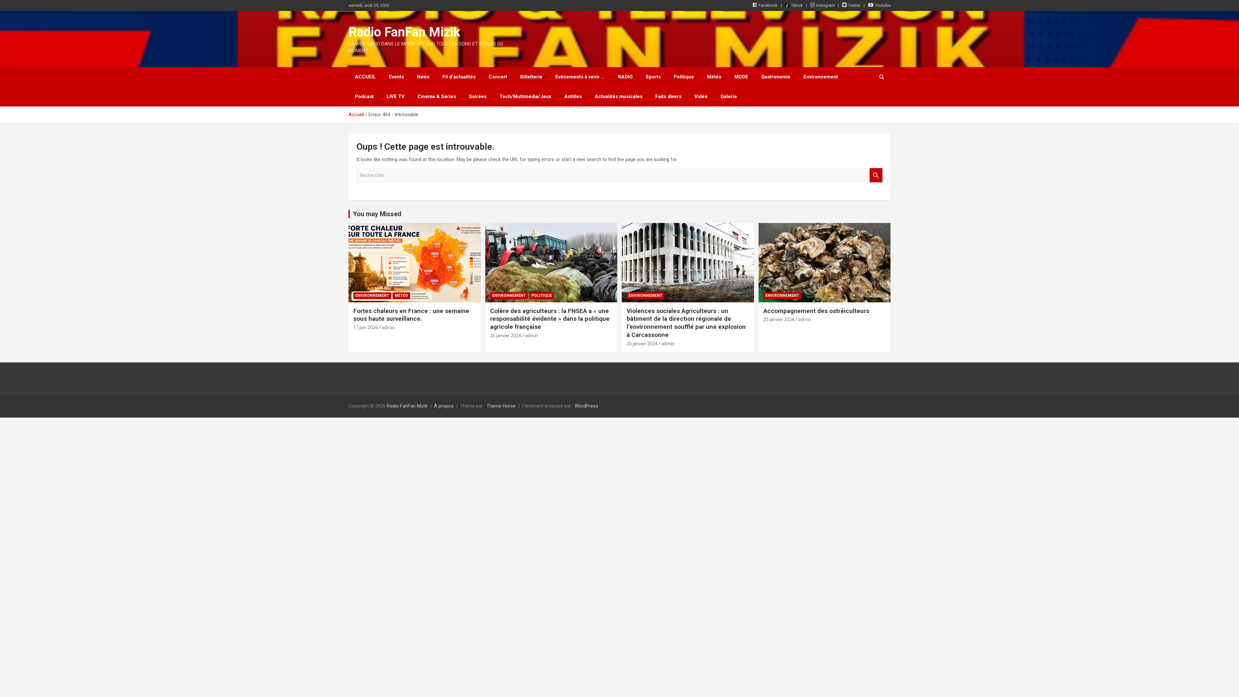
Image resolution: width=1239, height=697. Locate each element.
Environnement (820, 77)
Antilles (573, 96)
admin (388, 327)
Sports (653, 77)
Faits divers (668, 96)
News (423, 77)
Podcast (364, 96)
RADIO (625, 77)
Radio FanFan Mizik (404, 32)
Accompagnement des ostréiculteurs (816, 311)
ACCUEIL (365, 77)
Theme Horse (501, 406)
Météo (714, 77)
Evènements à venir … (580, 77)
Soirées (478, 96)
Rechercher (876, 175)
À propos (444, 406)
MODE (741, 77)
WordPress (586, 406)
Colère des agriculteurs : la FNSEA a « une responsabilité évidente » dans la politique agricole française (549, 318)
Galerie (728, 96)
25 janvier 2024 (642, 343)
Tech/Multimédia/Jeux (525, 96)
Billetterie (531, 77)
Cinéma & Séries (437, 96)
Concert (498, 77)
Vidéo (701, 96)
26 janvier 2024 (505, 335)
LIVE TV (396, 96)
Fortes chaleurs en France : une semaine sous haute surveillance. (411, 315)
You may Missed (377, 214)
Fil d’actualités (459, 77)
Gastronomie (776, 77)
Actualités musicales (618, 96)
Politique (684, 77)
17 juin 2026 (365, 327)
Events (396, 77)
